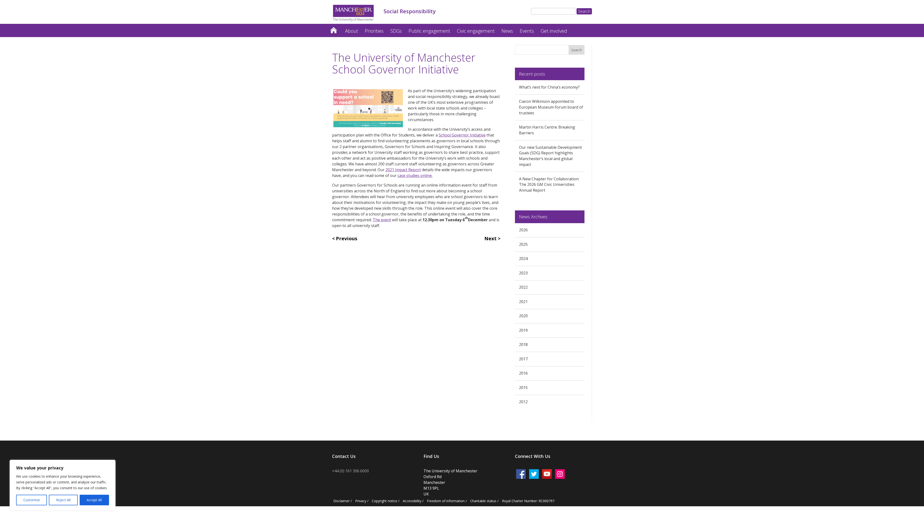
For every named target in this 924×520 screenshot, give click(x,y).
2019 (523, 330)
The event (382, 219)
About (351, 31)
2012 (523, 401)
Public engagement (429, 31)
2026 (523, 230)
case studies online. (415, 175)
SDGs (396, 31)
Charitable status (483, 501)
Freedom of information (446, 501)
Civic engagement (476, 31)
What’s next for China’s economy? (549, 87)
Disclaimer (341, 501)
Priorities (374, 31)
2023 (523, 273)
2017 (523, 359)
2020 (523, 315)
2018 (523, 344)
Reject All (63, 500)
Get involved (554, 31)
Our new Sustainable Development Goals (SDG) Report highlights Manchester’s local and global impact (550, 156)
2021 (523, 301)
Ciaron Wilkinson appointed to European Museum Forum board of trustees (551, 107)
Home (333, 29)
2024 (523, 258)
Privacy (360, 501)
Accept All (94, 500)
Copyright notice (384, 501)
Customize (31, 500)
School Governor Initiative (462, 135)
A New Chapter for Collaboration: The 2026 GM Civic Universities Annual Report (549, 184)
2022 (523, 287)
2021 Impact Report (403, 169)
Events (527, 31)
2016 (523, 373)
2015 (523, 387)
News (507, 31)
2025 (523, 244)
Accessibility (412, 501)
